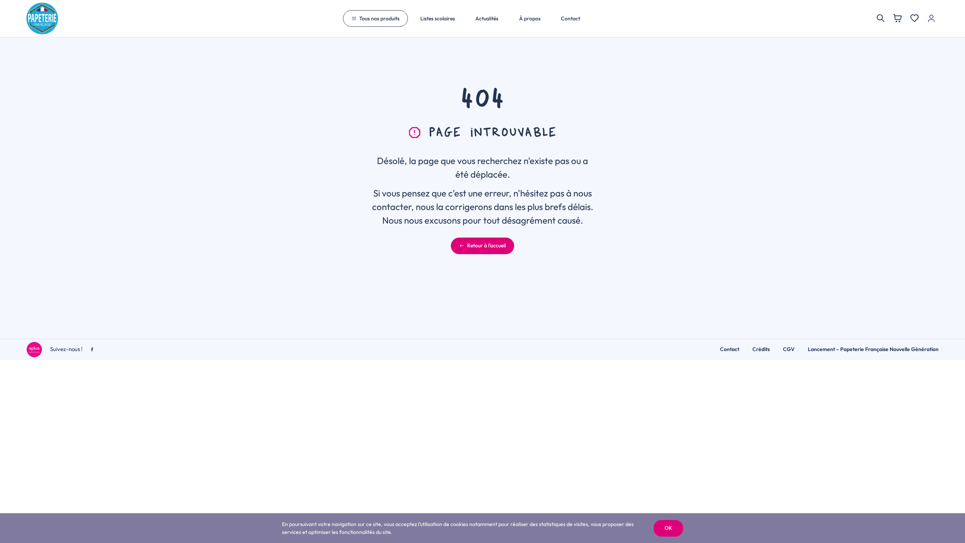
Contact (570, 18)
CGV (789, 349)
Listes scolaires (437, 18)
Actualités (486, 18)
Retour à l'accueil (486, 245)
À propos (530, 18)
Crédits (761, 349)
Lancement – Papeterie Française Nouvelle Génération (873, 349)
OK (668, 528)
